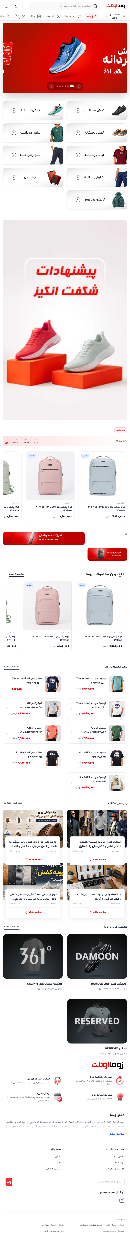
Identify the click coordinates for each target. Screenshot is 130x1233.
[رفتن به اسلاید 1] (72, 86)
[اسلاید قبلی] (79, 86)
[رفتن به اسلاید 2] (68, 86)
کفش (58, 1157)
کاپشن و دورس (53, 1169)
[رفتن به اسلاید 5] (60, 86)
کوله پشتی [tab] (121, 430)
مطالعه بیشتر (117, 1134)
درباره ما (17, 16)
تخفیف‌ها (50, 16)
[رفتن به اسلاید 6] (57, 86)
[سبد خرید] (6, 6)
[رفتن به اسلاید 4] (62, 86)
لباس (59, 1163)
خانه (88, 16)
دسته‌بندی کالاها (114, 16)
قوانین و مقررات (115, 1169)
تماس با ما (119, 1157)
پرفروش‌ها (70, 16)
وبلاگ (33, 16)
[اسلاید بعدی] (51, 86)
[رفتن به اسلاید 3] (65, 86)
